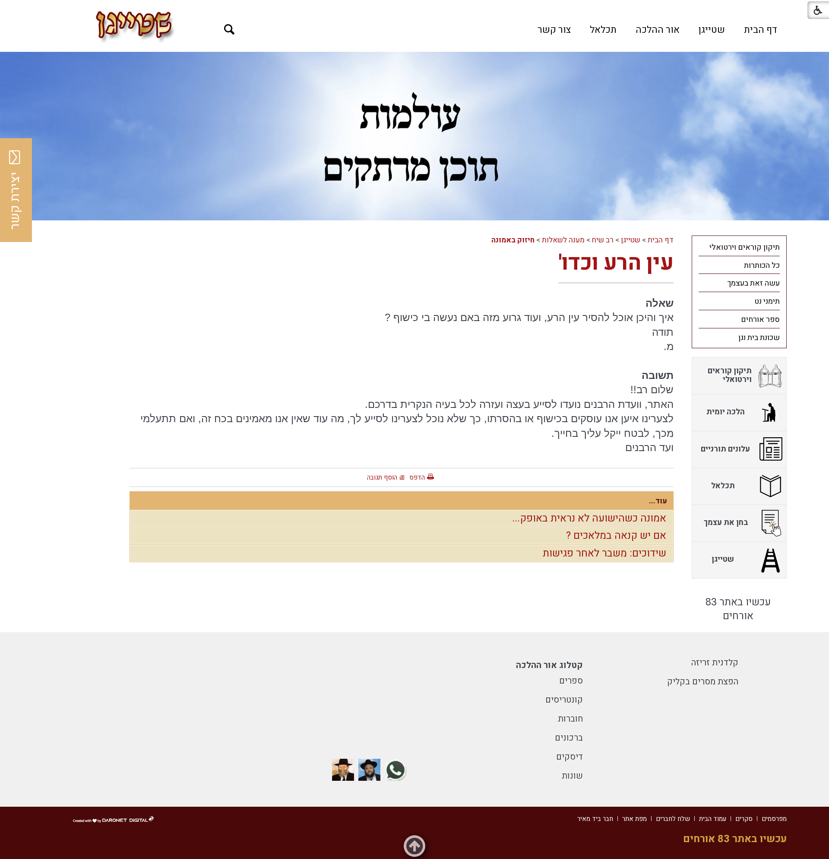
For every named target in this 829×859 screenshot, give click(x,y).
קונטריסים (564, 700)
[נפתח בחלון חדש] (396, 770)
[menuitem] (760, 30)
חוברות (570, 719)
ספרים (571, 680)
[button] (229, 29)
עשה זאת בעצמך (753, 283)
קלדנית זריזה (714, 662)
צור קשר (554, 30)
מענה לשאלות (563, 240)
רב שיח (603, 240)
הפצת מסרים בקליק (702, 681)
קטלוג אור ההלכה (549, 665)
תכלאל (603, 30)
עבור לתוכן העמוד (414, 8)
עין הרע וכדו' (616, 263)
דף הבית (760, 30)
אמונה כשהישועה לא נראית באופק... (589, 518)
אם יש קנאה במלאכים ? (616, 535)
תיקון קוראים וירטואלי (744, 247)
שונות (572, 776)
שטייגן (712, 30)
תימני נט (767, 301)
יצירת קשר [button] (15, 201)
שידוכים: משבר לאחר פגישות (604, 553)
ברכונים (569, 738)
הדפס (417, 477)
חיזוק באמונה (513, 240)
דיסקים (569, 757)
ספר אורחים (760, 319)
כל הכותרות (762, 265)
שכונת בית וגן (759, 338)
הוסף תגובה (382, 477)
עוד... (658, 501)
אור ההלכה (658, 30)
